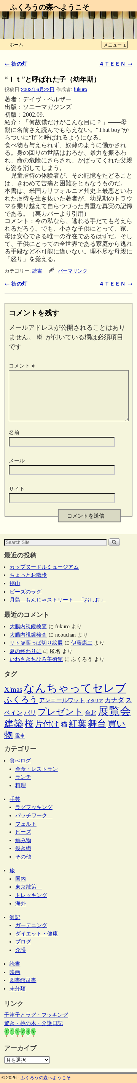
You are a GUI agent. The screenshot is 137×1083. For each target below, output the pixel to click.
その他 (23, 857)
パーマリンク (73, 270)
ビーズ (23, 832)
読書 (37, 270)
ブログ (23, 942)
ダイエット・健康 (36, 934)
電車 (19, 736)
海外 (20, 903)
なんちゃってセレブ (75, 688)
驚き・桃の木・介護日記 (33, 1023)
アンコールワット (62, 700)
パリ (30, 712)
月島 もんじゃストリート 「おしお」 (57, 600)
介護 (20, 950)
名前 (14, 432)
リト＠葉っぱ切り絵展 (36, 643)
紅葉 (77, 723)
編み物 (23, 840)
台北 (90, 713)
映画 (15, 972)
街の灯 (16, 63)
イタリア (94, 701)
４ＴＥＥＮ (115, 63)
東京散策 (28, 887)
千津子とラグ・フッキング (36, 1015)
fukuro (80, 89)
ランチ (23, 777)
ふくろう (21, 699)
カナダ (114, 700)
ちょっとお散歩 (28, 575)
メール (17, 460)
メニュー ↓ (115, 44)
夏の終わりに (25, 651)
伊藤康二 (81, 643)
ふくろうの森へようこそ (49, 6)
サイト (17, 488)
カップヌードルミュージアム (44, 567)
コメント (22, 365)
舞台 (97, 723)
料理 (20, 785)
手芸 (15, 799)
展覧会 (114, 711)
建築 (13, 723)
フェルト (26, 824)
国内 (20, 879)
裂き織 (23, 848)
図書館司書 (23, 980)
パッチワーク (34, 815)
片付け (47, 723)
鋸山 (15, 583)
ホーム (16, 44)
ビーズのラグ (25, 592)
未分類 (17, 988)
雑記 (15, 917)
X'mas (13, 689)
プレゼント (60, 712)
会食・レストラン (36, 769)
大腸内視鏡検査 (28, 626)
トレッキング (31, 895)
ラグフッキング (34, 807)
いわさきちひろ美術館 (36, 659)
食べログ (20, 760)
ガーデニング (31, 925)
